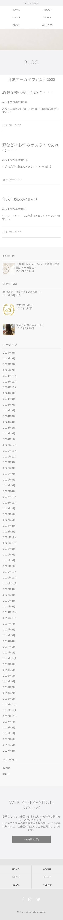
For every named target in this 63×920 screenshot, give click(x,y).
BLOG (15, 24)
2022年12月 (10, 496)
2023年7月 (9, 473)
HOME (16, 9)
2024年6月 (9, 410)
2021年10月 (10, 542)
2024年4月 (9, 421)
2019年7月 (9, 629)
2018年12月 (10, 658)
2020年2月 (9, 606)
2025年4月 (9, 358)
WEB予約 (47, 24)
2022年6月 (9, 514)
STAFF (47, 17)
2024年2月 (9, 433)
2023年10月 (10, 456)
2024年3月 (9, 427)
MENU (16, 17)
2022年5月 (9, 519)
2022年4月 (9, 525)
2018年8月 (9, 664)
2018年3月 (9, 687)
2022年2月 (9, 531)
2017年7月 (9, 733)
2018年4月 (9, 681)
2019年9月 (9, 623)
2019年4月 (9, 641)
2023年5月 (9, 485)
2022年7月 (9, 508)
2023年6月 (9, 479)
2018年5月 (9, 675)
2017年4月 (9, 750)
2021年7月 (9, 554)
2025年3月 (9, 364)
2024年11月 (10, 381)
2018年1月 (9, 698)
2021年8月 (9, 548)
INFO (6, 773)
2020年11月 (10, 577)
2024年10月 (10, 387)
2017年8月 (9, 727)
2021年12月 (10, 537)
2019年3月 (9, 646)
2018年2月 (9, 692)
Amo (5, 102)
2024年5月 (9, 416)
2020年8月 (9, 594)
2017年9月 (9, 721)
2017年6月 (9, 739)
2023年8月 (9, 467)
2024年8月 (9, 398)
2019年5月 (9, 635)
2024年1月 (9, 439)
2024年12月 (10, 375)
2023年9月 (9, 462)
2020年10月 (10, 583)
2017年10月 (10, 716)
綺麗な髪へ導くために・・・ (28, 92)
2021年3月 (9, 560)
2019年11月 (10, 612)
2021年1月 (9, 566)
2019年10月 (10, 617)
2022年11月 (10, 502)
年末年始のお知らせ (20, 199)
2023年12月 (10, 444)
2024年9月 (9, 392)
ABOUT (47, 9)
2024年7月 (9, 404)
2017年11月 (10, 710)
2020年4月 (9, 600)
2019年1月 (9, 652)
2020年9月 (9, 589)
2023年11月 (10, 450)
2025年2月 (9, 369)
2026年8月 (9, 352)
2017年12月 (10, 704)
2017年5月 (9, 744)
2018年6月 (9, 669)
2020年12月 (10, 571)
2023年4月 (9, 491)
